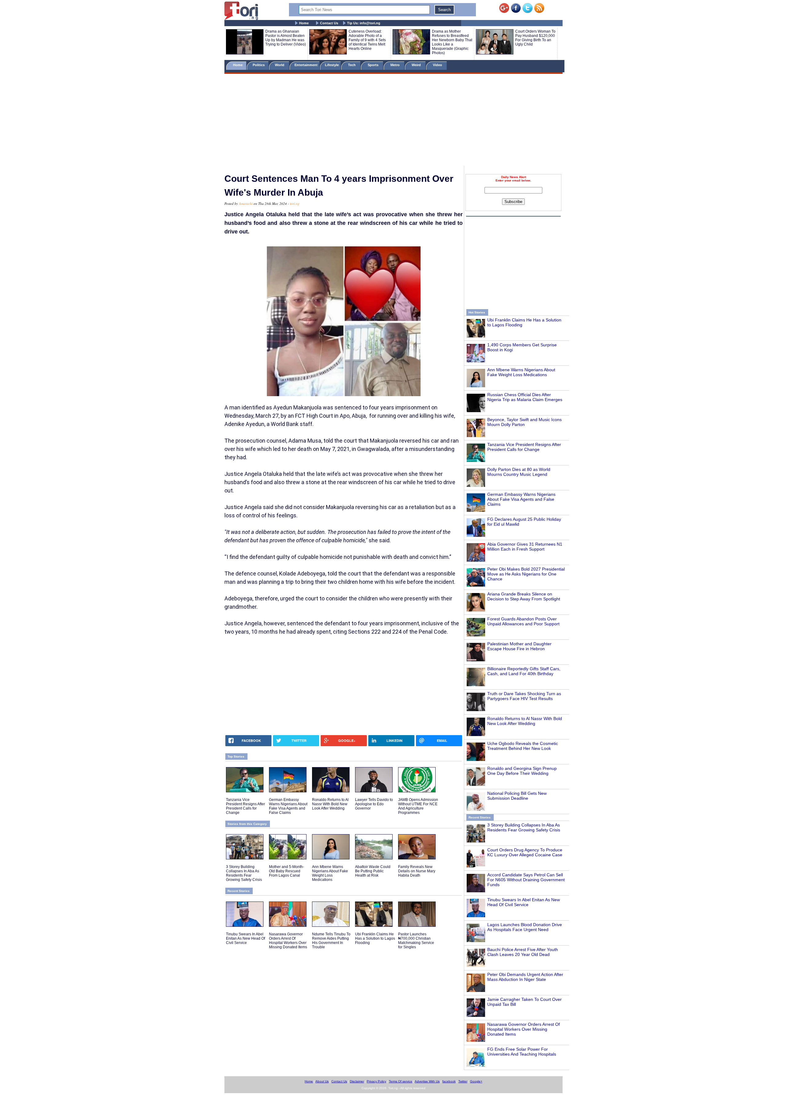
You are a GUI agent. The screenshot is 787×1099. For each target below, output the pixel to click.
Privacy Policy (376, 1081)
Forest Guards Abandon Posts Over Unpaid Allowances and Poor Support (523, 621)
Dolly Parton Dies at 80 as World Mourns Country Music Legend (518, 472)
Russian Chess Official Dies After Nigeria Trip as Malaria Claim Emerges (524, 397)
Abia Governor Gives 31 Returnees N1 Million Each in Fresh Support (524, 546)
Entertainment (306, 65)
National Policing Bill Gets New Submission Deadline (517, 796)
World (280, 65)
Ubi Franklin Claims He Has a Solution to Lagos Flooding (375, 938)
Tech (352, 65)
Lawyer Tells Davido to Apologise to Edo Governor (374, 804)
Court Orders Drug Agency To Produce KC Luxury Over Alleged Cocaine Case (524, 852)
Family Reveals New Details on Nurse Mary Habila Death (416, 871)
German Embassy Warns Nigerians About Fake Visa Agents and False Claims (521, 499)
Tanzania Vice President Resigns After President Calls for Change (524, 447)
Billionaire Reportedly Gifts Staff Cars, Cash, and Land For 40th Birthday (523, 671)
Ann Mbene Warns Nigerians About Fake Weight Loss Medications (521, 372)
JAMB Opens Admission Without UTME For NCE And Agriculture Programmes (418, 806)
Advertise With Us (427, 1081)
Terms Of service (400, 1081)
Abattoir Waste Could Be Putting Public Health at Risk (372, 871)
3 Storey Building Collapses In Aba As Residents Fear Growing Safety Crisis (523, 827)
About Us (322, 1081)
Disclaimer (357, 1081)
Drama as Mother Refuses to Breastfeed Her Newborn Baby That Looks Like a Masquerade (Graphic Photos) (452, 42)
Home (304, 23)
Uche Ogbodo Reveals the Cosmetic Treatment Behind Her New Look (522, 746)
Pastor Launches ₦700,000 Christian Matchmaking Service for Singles (416, 940)
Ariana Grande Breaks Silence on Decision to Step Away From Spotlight (523, 596)
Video (438, 65)
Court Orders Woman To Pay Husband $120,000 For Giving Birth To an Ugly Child (535, 37)
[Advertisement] (393, 121)
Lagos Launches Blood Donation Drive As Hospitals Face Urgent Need (524, 927)
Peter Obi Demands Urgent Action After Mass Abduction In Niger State (525, 977)
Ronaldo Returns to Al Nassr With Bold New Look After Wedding (524, 721)
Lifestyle (332, 65)
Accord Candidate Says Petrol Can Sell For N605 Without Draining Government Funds (526, 879)
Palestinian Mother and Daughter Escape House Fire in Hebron (519, 646)
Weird (416, 65)
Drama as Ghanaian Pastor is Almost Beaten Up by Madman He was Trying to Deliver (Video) (285, 37)
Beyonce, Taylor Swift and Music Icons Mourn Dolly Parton (524, 422)
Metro (395, 65)
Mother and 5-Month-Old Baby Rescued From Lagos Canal (286, 871)
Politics (259, 65)
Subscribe (513, 201)
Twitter (462, 1081)
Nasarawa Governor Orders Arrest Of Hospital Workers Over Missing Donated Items (523, 1029)
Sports (373, 65)
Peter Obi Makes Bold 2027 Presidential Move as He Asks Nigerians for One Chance (526, 574)
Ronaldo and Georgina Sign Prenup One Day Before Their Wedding (522, 771)
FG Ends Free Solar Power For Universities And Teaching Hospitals (521, 1052)
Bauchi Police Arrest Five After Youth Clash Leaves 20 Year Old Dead (522, 952)
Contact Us (329, 23)
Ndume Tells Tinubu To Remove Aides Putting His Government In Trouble (331, 940)
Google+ (476, 1081)
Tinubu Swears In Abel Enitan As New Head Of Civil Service (523, 902)
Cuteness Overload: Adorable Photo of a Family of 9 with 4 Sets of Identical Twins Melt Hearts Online (367, 40)
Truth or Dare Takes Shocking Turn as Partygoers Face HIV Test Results (524, 696)
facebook (449, 1081)
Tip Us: (363, 23)
